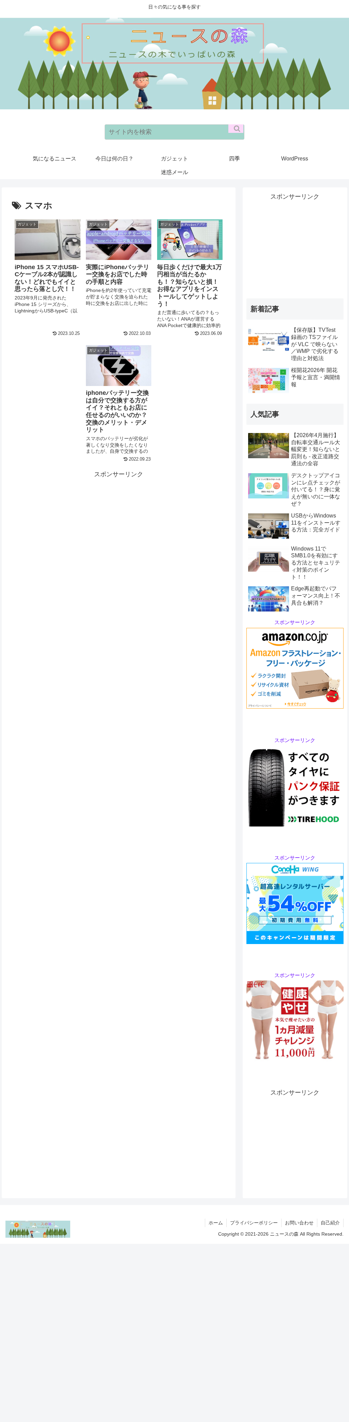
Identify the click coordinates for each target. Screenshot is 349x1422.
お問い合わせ (299, 1222)
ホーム (216, 1222)
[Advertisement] (118, 527)
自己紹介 (330, 1222)
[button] (235, 128)
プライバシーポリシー (254, 1222)
